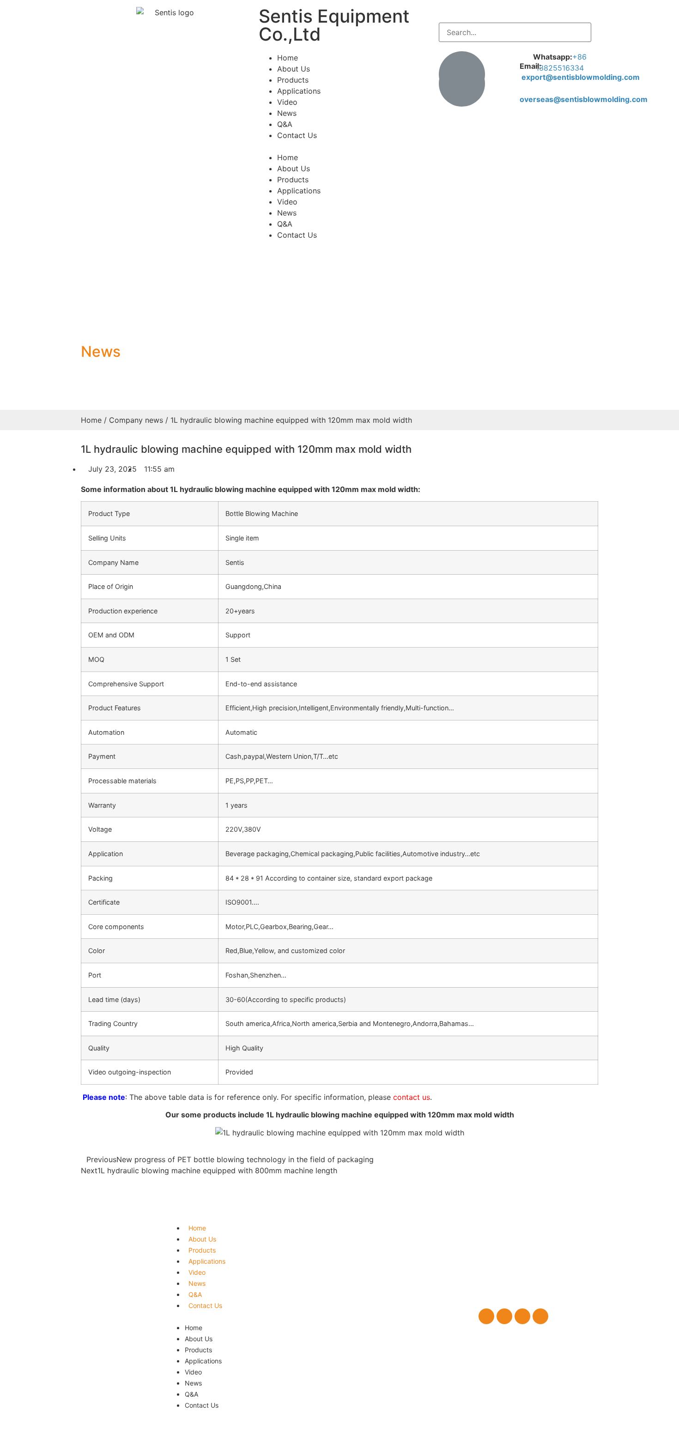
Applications (299, 91)
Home (287, 57)
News (287, 113)
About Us (293, 68)
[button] (339, 146)
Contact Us (297, 135)
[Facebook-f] (486, 1316)
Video (287, 102)
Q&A (284, 124)
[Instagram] (522, 1316)
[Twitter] (504, 1316)
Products (293, 79)
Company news (136, 420)
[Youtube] (540, 1316)
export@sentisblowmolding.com (580, 77)
